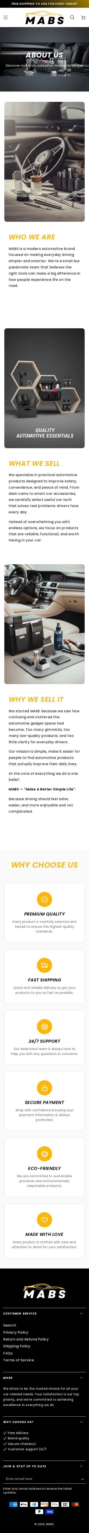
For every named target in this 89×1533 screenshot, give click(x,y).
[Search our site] (72, 17)
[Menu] (5, 17)
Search (9, 1325)
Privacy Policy (15, 1332)
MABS (50, 1524)
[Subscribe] (83, 1479)
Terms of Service (18, 1360)
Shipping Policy (16, 1346)
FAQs (8, 1353)
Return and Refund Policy (26, 1339)
